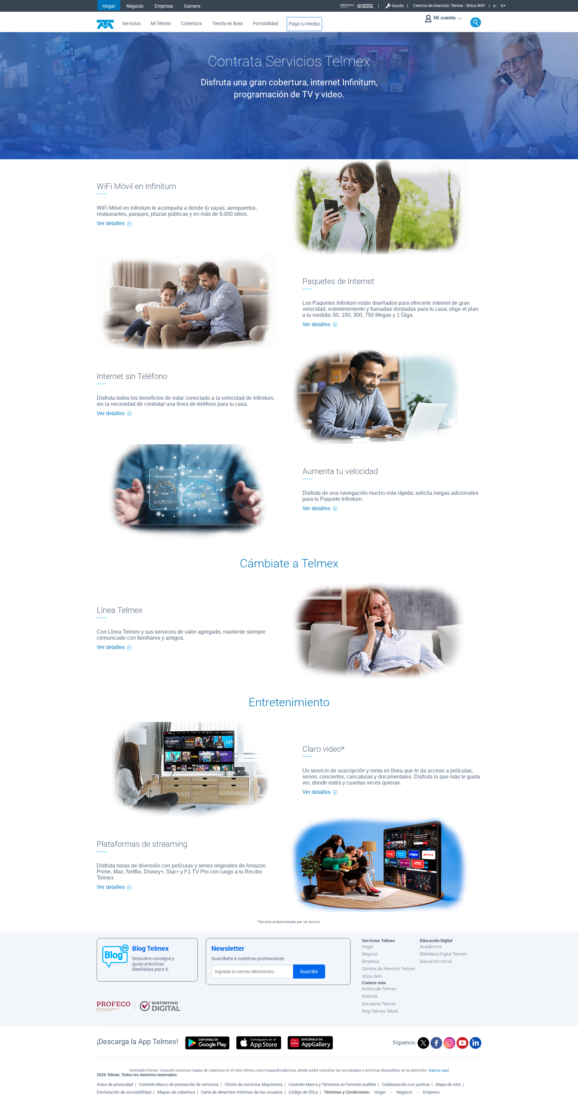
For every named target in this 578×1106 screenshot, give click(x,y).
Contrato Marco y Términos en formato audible (332, 1084)
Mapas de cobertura (176, 1092)
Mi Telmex (161, 23)
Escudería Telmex (379, 1003)
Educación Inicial (436, 961)
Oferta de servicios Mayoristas (254, 1084)
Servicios (131, 23)
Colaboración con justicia (405, 1084)
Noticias (370, 996)
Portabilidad (265, 23)
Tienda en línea (227, 23)
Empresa (164, 6)
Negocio (134, 6)
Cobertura (191, 23)
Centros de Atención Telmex (388, 968)
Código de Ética (303, 1092)
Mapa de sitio (448, 1084)
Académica (431, 946)
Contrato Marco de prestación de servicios (179, 1084)
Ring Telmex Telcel (380, 1011)
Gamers (192, 6)
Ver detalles (111, 223)
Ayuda (398, 5)
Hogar (108, 6)
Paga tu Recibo (304, 24)
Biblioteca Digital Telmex (443, 953)
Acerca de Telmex (379, 988)
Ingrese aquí (438, 1070)
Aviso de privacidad (115, 1084)
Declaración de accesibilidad (124, 1092)
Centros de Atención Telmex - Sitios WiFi (449, 5)
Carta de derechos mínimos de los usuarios (242, 1092)
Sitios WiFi (372, 976)
